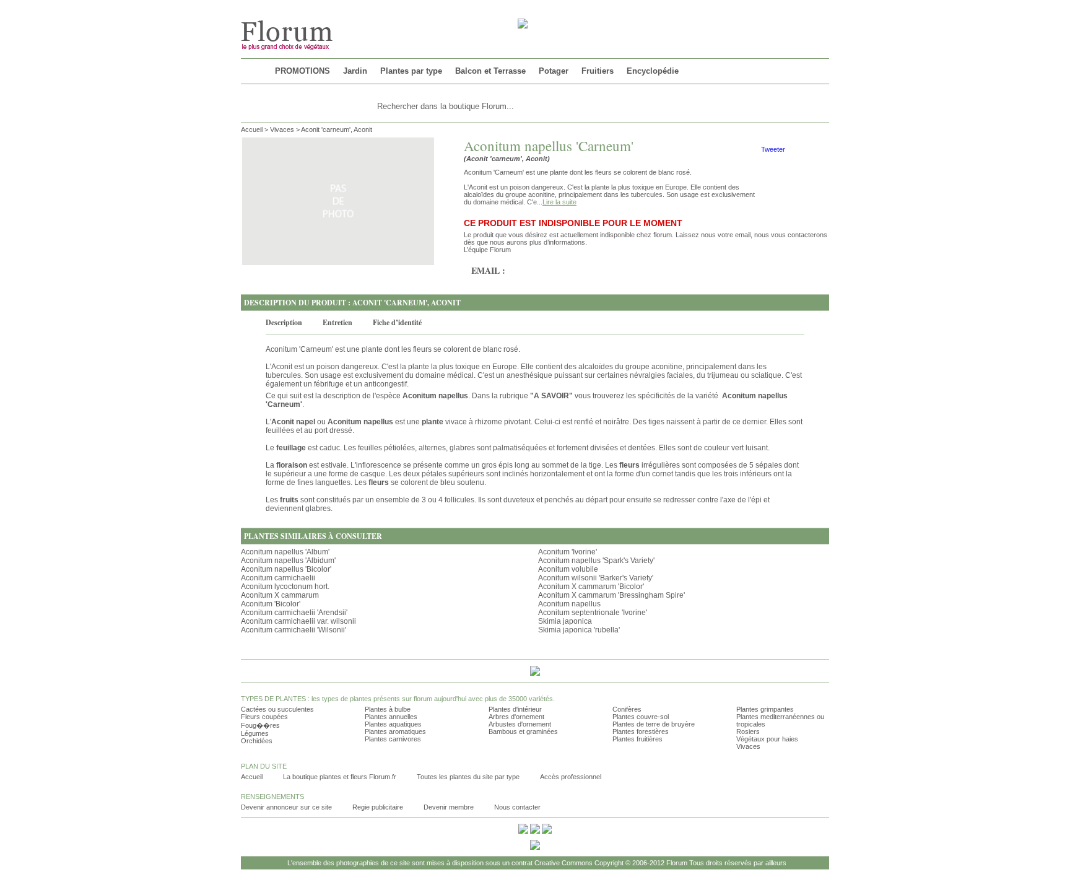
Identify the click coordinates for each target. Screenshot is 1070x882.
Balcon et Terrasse (490, 71)
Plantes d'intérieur (515, 709)
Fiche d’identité (397, 322)
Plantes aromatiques (395, 731)
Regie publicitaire (377, 807)
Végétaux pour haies (767, 739)
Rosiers (748, 731)
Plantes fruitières (637, 739)
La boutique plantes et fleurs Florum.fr (339, 776)
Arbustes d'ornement (520, 724)
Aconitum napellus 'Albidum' (288, 560)
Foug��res (260, 725)
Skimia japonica (565, 621)
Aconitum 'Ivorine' (567, 552)
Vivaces (282, 129)
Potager (553, 71)
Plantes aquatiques (393, 724)
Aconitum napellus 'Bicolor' (286, 569)
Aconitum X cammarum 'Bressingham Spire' (611, 595)
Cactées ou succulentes (277, 709)
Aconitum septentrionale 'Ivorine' (592, 612)
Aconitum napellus (569, 604)
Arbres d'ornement (516, 716)
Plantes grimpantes (765, 709)
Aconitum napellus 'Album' (285, 552)
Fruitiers (597, 71)
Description (284, 322)
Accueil (252, 129)
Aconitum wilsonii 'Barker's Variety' (595, 578)
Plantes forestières (640, 731)
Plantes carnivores (393, 739)
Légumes (255, 733)
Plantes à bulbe (388, 709)
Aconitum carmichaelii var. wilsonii (298, 621)
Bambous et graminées (523, 731)
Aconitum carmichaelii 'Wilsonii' (293, 630)
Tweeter (773, 149)
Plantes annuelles (391, 716)
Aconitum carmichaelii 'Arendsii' (294, 612)
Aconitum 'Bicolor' (270, 604)
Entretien (337, 322)
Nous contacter (517, 807)
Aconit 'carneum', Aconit (336, 129)
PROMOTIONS (302, 71)
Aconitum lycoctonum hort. (285, 586)
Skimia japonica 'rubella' (579, 630)
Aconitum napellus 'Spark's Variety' (596, 560)
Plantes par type (411, 71)
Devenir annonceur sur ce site (286, 807)
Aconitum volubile (568, 569)
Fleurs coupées (264, 716)
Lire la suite (559, 202)
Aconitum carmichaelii (278, 578)
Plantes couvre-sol (640, 716)
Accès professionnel (570, 776)
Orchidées (256, 740)
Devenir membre (449, 807)
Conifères (627, 709)
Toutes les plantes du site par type (468, 776)
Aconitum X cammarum (280, 595)
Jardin (355, 71)
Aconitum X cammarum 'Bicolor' (591, 586)
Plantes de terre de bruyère (653, 724)
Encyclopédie (653, 71)
